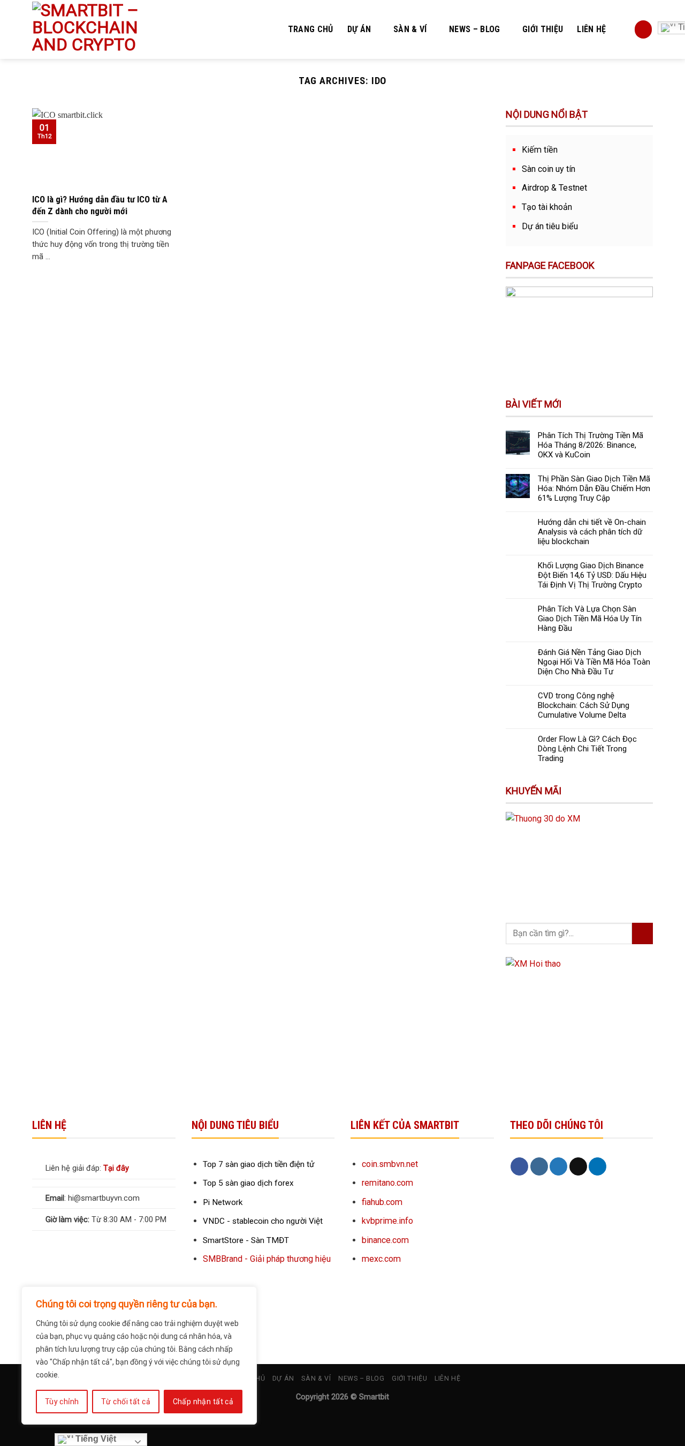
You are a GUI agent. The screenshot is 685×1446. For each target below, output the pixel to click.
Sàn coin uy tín (548, 169)
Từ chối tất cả (125, 1401)
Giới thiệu (542, 29)
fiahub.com (382, 1202)
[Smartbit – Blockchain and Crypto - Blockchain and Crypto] (108, 29)
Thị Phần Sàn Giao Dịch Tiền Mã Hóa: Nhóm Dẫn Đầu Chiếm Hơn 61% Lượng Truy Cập (594, 488)
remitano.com (387, 1183)
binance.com (385, 1240)
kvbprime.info (387, 1221)
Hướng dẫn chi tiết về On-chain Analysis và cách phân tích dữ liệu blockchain (592, 531)
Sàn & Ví (410, 29)
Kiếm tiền (540, 150)
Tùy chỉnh (62, 1401)
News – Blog (474, 29)
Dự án (359, 29)
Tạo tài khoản (547, 207)
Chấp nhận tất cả (203, 1401)
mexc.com (381, 1259)
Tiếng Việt (94, 1438)
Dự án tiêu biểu (550, 226)
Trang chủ (310, 29)
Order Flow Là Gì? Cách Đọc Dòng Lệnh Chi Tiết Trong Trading (587, 748)
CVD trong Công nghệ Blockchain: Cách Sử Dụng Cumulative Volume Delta (583, 705)
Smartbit (374, 1397)
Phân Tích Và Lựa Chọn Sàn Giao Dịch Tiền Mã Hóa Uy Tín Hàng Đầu (590, 618)
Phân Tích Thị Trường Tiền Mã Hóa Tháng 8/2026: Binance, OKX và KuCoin (590, 445)
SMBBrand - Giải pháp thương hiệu (267, 1259)
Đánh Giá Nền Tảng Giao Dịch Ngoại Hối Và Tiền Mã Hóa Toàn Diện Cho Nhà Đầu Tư (594, 661)
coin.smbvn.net (390, 1164)
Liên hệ (591, 29)
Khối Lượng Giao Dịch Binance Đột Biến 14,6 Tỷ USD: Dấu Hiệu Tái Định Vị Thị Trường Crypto (592, 575)
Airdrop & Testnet (554, 188)
